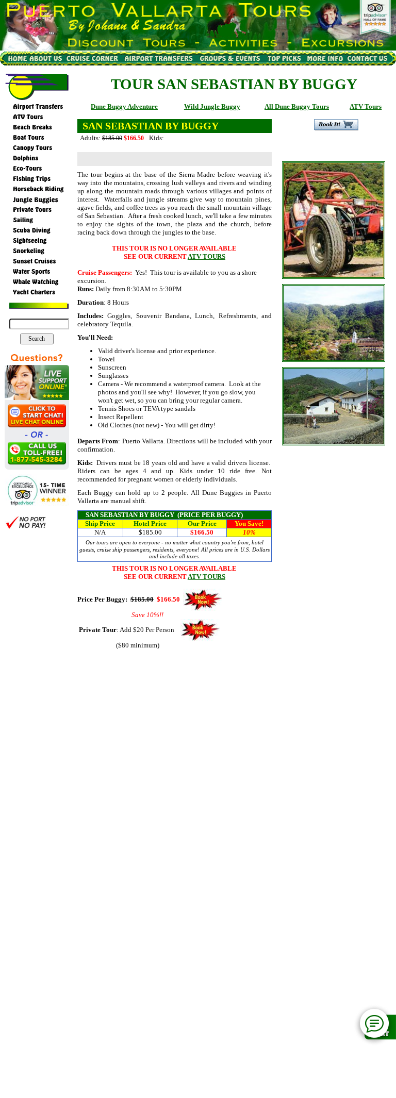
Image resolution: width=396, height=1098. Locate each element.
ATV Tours (366, 106)
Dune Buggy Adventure (124, 106)
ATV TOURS (206, 256)
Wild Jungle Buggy (212, 106)
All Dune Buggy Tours (297, 106)
